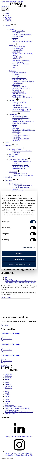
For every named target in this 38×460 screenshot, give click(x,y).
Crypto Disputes (17, 83)
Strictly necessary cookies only (19, 265)
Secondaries (16, 137)
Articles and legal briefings (20, 187)
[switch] (33, 227)
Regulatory (12, 100)
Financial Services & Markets (21, 109)
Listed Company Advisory (20, 64)
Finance (14, 125)
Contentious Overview (19, 72)
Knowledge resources (15, 184)
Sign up (7, 396)
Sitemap (7, 401)
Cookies (7, 403)
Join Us (7, 393)
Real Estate (15, 133)
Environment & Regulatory (20, 107)
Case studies (12, 156)
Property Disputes (17, 95)
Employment (16, 52)
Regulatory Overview (19, 102)
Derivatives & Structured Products (23, 121)
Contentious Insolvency (19, 79)
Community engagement (20, 165)
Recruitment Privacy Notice (13, 406)
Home (6, 277)
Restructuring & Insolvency (20, 135)
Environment (13, 172)
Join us (7, 15)
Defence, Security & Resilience (22, 41)
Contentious (12, 71)
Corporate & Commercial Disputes (23, 81)
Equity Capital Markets (19, 123)
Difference (8, 146)
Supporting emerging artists (20, 166)
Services (7, 25)
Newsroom (8, 17)
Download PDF (6, 297)
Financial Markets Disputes (20, 88)
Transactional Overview (19, 116)
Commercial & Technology (20, 118)
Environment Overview (19, 173)
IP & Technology (17, 62)
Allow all (19, 253)
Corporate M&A (17, 119)
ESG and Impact (17, 36)
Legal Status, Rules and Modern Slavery (17, 408)
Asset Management (18, 48)
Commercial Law (17, 50)
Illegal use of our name (12, 410)
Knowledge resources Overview (22, 186)
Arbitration (15, 74)
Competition (16, 104)
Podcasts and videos (18, 191)
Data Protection (17, 105)
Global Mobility (17, 57)
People (7, 142)
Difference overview (15, 149)
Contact (7, 394)
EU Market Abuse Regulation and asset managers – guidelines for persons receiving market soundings (20, 281)
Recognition (16, 152)
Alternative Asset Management (21, 34)
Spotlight (12, 29)
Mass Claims (16, 85)
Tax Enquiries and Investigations (22, 97)
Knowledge (8, 180)
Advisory (12, 45)
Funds (14, 126)
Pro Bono (15, 38)
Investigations (16, 90)
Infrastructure (16, 128)
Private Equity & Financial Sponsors (23, 130)
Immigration (16, 59)
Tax (13, 67)
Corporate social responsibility (18, 159)
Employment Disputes (19, 86)
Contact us (8, 20)
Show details (27, 247)
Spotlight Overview (18, 31)
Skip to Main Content (7, 1)
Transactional (13, 114)
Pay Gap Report (10, 413)
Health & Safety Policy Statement (22, 175)
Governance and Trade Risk (21, 111)
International (8, 177)
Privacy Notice (9, 405)
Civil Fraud (15, 76)
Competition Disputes (19, 78)
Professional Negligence (19, 93)
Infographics (16, 189)
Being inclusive (13, 154)
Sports (14, 39)
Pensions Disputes (18, 92)
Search (7, 399)
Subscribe (8, 19)
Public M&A (16, 132)
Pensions (15, 65)
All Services (16, 32)
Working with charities (19, 168)
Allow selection (19, 259)
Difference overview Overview (22, 151)
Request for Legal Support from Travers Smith (19, 412)
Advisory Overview (18, 46)
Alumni (7, 13)
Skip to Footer (18, 1)
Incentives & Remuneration (20, 60)
